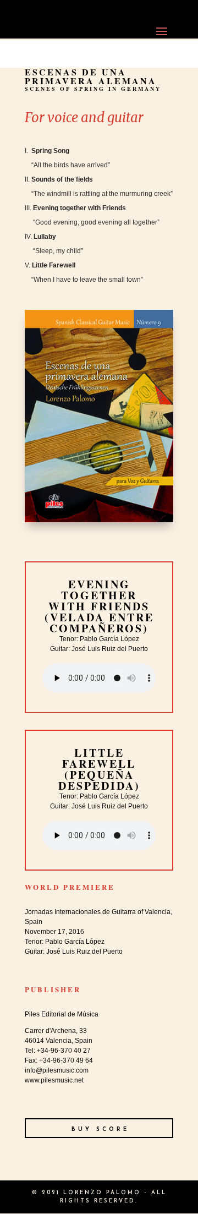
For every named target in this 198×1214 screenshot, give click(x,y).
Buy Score (100, 1129)
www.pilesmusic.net (54, 1080)
